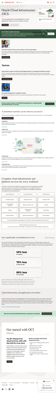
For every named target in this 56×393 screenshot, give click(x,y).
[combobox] (30, 2)
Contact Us (11, 384)
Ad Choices (32, 382)
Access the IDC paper (49, 103)
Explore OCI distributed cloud (8, 118)
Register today (50, 33)
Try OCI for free (5, 24)
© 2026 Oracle (4, 382)
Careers (37, 382)
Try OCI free (9, 361)
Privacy (11, 382)
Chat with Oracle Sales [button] (14, 24)
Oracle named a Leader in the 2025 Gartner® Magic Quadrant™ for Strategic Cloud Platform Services (26, 71)
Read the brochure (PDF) (47, 313)
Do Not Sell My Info (16, 382)
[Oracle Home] (9, 2)
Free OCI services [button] (10, 333)
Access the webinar (5, 57)
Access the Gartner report (6, 79)
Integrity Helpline (5, 384)
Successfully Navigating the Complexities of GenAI (14, 93)
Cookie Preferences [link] (25, 382)
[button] (2, 2)
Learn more (4, 98)
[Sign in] (51, 2)
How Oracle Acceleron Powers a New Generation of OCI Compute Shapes (19, 49)
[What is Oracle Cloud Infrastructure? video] (46, 13)
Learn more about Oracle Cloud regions (11, 306)
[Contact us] (53, 2)
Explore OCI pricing (49, 237)
